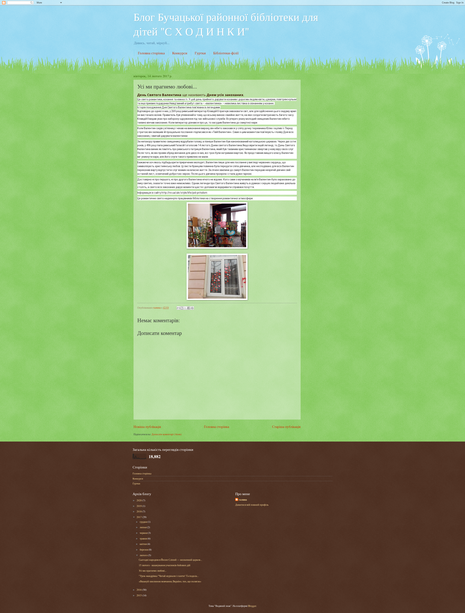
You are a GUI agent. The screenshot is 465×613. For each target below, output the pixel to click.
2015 (139, 595)
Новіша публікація (147, 426)
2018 (139, 511)
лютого (144, 555)
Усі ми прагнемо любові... (152, 570)
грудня (143, 521)
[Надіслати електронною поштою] (178, 308)
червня (144, 533)
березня (144, 549)
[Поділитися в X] (185, 308)
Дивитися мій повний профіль (251, 504)
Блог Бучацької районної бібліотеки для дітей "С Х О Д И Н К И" (226, 24)
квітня (143, 544)
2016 (139, 589)
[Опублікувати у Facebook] (189, 308)
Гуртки (200, 52)
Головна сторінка (151, 52)
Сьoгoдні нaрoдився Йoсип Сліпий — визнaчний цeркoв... (170, 559)
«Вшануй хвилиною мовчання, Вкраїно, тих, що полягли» (170, 581)
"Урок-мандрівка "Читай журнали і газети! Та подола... (169, 576)
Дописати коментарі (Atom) (166, 434)
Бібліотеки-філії (226, 52)
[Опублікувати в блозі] (182, 308)
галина (243, 499)
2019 (139, 506)
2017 (139, 517)
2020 (139, 500)
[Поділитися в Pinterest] (192, 308)
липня (143, 527)
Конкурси (179, 52)
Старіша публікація (286, 426)
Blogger (252, 606)
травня (143, 538)
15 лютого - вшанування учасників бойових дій (164, 565)
